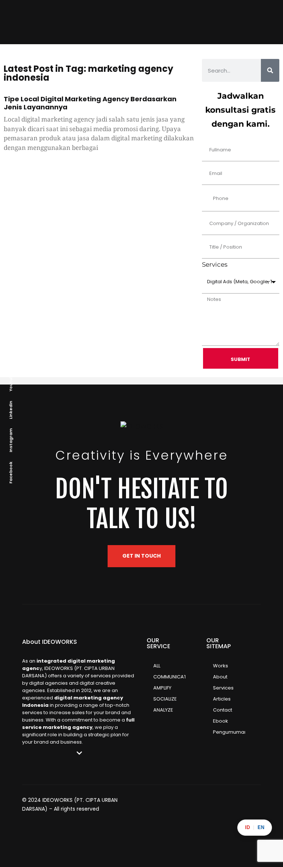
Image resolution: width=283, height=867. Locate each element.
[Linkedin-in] (228, 802)
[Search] (270, 70)
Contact (222, 709)
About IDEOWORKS (49, 642)
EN (261, 827)
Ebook (220, 720)
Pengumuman (229, 732)
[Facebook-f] (241, 802)
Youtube (11, 382)
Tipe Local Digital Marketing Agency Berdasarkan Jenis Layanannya (90, 103)
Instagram (11, 440)
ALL (156, 665)
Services (223, 687)
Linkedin (11, 410)
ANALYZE (163, 709)
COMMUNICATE (169, 676)
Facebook (11, 472)
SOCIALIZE (165, 698)
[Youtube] (255, 802)
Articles (222, 698)
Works (220, 665)
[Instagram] (214, 802)
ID (247, 827)
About (220, 676)
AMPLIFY (162, 687)
